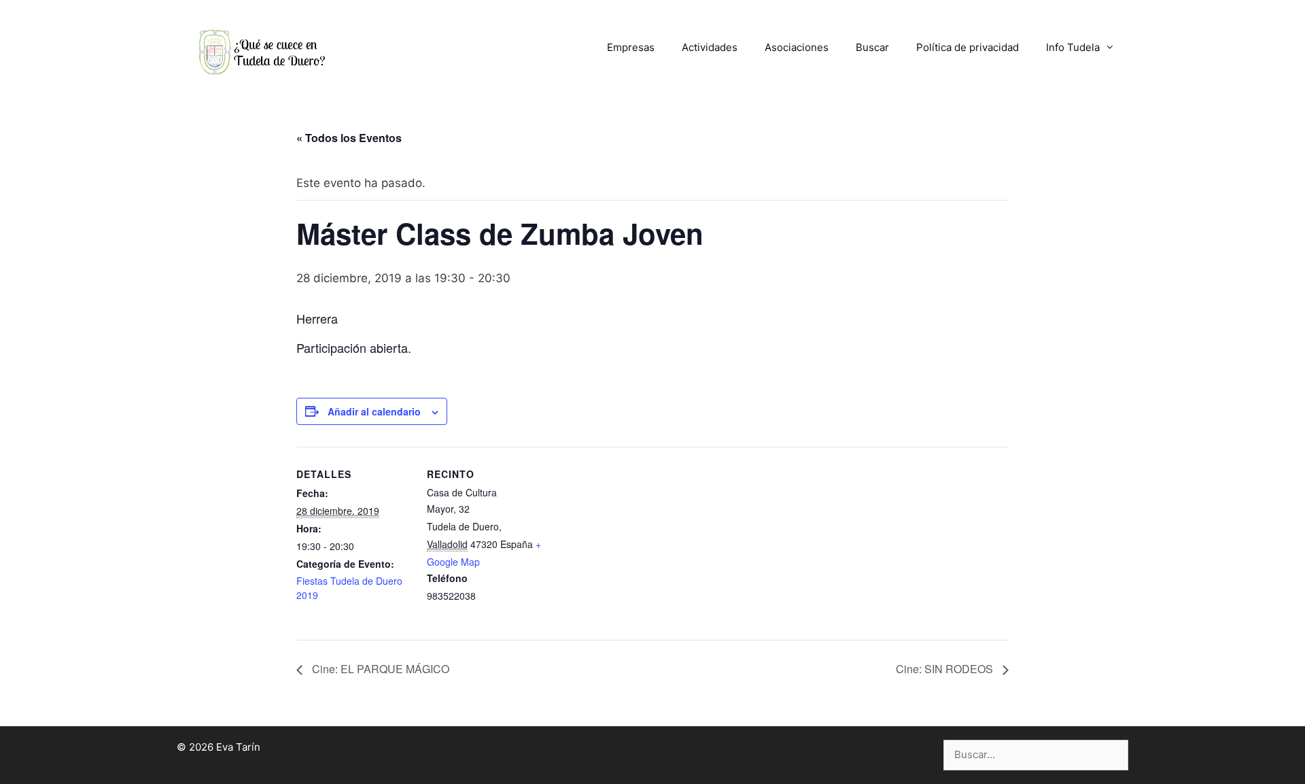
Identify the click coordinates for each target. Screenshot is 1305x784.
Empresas (631, 47)
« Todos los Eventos (349, 138)
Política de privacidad (967, 47)
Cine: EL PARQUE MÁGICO (379, 669)
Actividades (709, 47)
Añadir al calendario (374, 411)
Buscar (872, 47)
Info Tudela (1073, 47)
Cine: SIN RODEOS (946, 669)
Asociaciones (797, 47)
